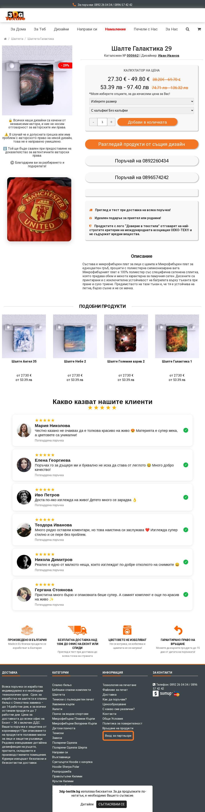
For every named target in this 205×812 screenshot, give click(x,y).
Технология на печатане (119, 685)
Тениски (58, 733)
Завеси (57, 738)
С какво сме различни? (118, 709)
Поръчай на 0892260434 (142, 161)
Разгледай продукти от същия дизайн (141, 144)
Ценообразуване (114, 704)
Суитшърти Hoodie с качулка (72, 762)
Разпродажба (61, 771)
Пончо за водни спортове (70, 714)
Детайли (86, 804)
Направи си (60, 752)
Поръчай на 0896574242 (142, 177)
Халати (57, 709)
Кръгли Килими (62, 781)
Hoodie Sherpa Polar (65, 767)
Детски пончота (63, 728)
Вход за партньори (118, 735)
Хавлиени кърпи (63, 704)
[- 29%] (37, 114)
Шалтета (58, 694)
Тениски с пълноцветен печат (73, 699)
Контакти (109, 714)
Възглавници (61, 757)
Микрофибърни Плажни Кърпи (73, 718)
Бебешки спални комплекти (71, 690)
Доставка (109, 694)
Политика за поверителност (122, 723)
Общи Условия (112, 718)
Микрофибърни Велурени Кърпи (74, 723)
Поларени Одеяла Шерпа (69, 747)
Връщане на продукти (117, 728)
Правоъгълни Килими (67, 776)
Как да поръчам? (114, 699)
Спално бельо (62, 685)
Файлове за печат (115, 690)
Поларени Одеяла (64, 743)
